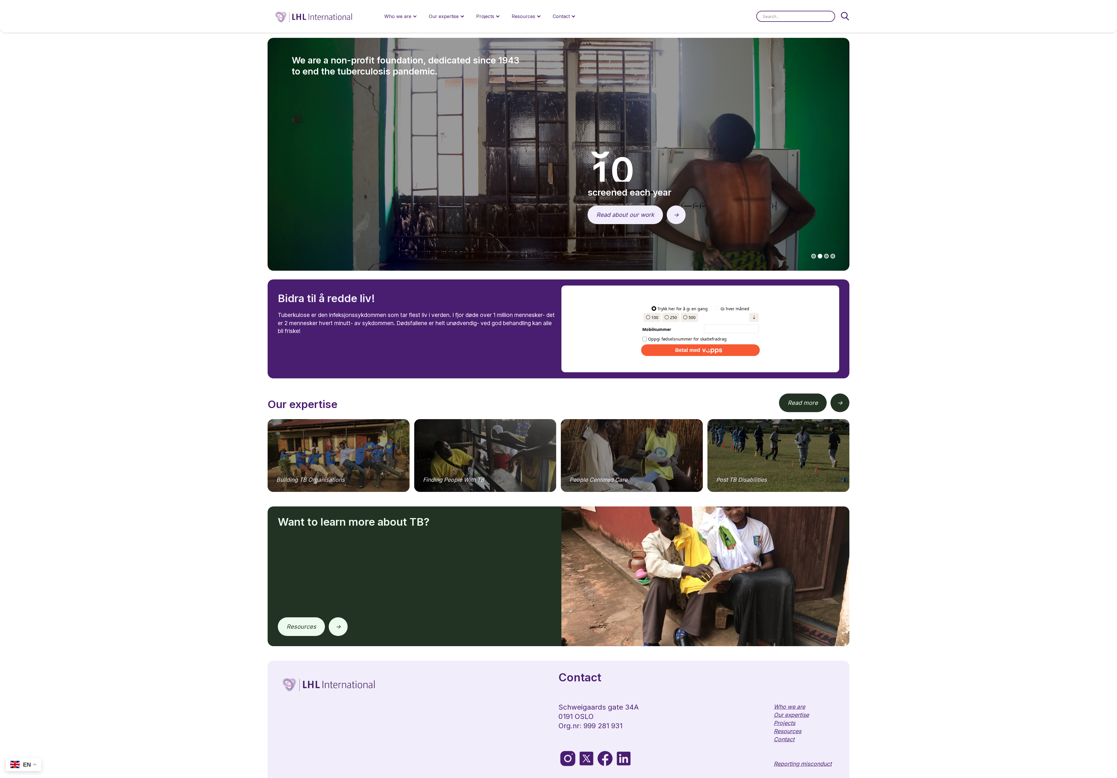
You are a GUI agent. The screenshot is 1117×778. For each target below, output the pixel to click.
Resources (301, 626)
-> (676, 214)
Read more (803, 402)
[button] (400, 16)
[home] (314, 16)
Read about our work (625, 214)
